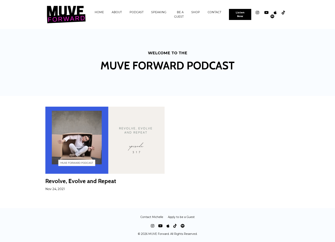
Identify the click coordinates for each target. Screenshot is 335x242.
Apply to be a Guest (181, 217)
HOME (99, 12)
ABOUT (117, 12)
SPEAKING (158, 12)
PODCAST (136, 12)
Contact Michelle (151, 217)
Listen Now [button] (240, 14)
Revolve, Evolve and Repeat (80, 181)
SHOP (195, 12)
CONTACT (214, 12)
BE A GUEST (179, 14)
